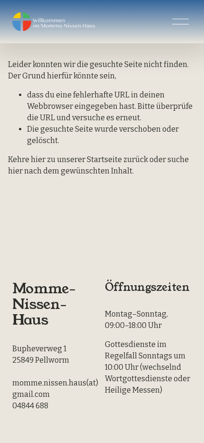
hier (38, 159)
